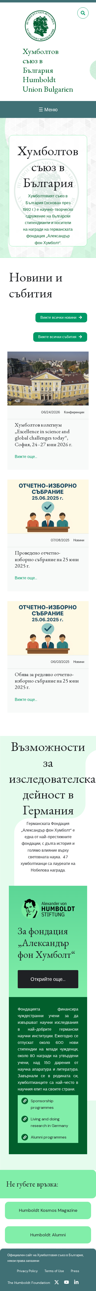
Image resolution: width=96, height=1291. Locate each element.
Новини (78, 540)
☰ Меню (48, 109)
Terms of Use (54, 1271)
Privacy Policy (27, 1271)
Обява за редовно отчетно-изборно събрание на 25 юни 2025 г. (47, 681)
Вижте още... (26, 456)
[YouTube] (66, 1283)
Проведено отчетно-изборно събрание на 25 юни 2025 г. (47, 559)
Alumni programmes (48, 1137)
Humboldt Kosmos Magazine (48, 1210)
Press (75, 1271)
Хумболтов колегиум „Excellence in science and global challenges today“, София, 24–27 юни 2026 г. (43, 434)
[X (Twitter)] (56, 1283)
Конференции (74, 412)
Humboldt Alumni (48, 1235)
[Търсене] (83, 13)
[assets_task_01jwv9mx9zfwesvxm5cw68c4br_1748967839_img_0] (48, 506)
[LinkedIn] (76, 1283)
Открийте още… (48, 979)
